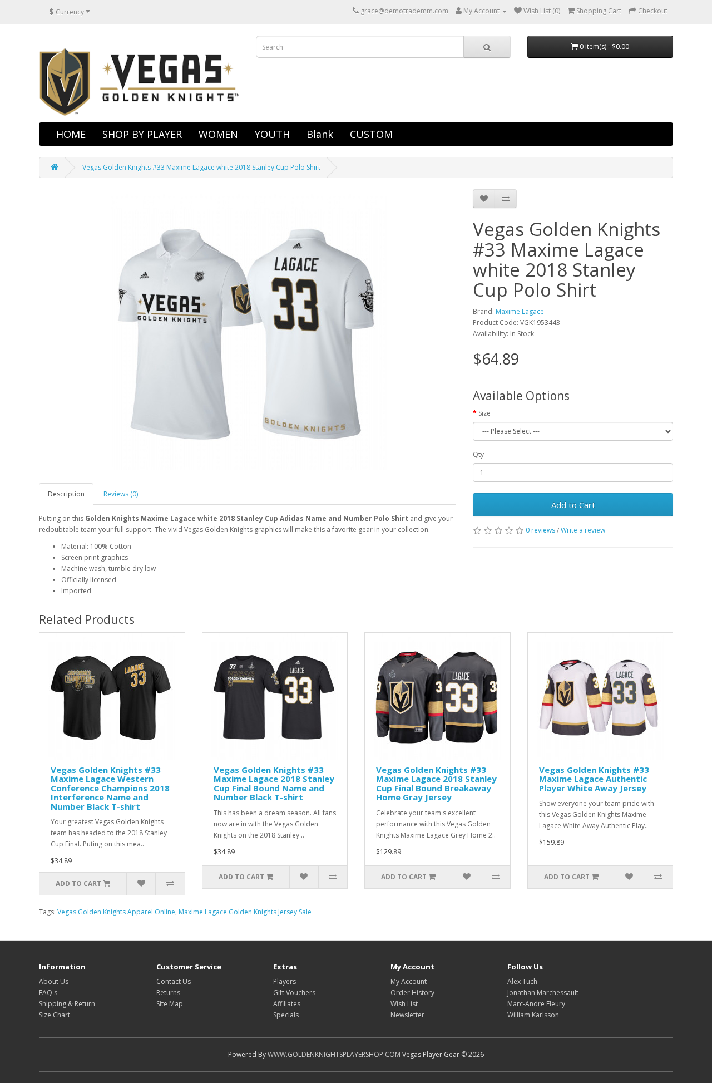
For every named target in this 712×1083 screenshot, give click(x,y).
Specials (286, 1015)
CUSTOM (371, 134)
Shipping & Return (67, 1003)
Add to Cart (573, 504)
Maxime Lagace (520, 311)
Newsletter (407, 1015)
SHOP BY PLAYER (142, 134)
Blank (319, 134)
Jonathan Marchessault (542, 992)
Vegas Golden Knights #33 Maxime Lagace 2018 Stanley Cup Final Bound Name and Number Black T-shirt (274, 783)
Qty (478, 454)
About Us (53, 981)
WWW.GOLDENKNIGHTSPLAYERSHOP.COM (334, 1054)
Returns (168, 992)
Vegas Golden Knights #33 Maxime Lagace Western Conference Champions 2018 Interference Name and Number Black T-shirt (110, 788)
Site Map (169, 1003)
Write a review (583, 530)
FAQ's (48, 992)
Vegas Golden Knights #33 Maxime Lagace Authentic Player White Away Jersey (594, 779)
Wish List (404, 1003)
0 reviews (540, 530)
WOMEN (218, 134)
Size (484, 413)
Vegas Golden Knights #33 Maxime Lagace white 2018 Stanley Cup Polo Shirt (201, 167)
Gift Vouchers (294, 992)
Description (66, 494)
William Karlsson (533, 1015)
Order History (412, 992)
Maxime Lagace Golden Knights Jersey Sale (245, 912)
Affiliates (286, 1003)
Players (284, 981)
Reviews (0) (120, 494)
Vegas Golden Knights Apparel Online (116, 912)
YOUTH (272, 134)
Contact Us (173, 981)
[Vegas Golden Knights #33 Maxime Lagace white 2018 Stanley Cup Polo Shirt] (247, 330)
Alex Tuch (522, 981)
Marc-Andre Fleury (536, 1003)
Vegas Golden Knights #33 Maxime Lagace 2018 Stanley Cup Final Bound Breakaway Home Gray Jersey (436, 783)
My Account (408, 981)
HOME (71, 134)
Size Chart (54, 1015)
